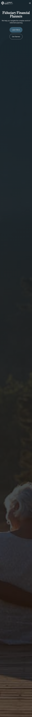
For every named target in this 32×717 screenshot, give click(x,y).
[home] (7, 3)
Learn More (16, 30)
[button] (30, 3)
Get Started (16, 36)
